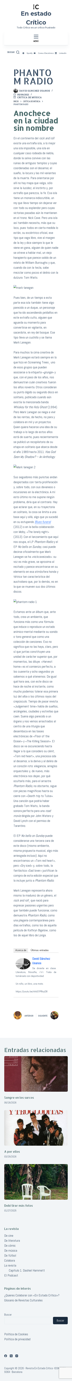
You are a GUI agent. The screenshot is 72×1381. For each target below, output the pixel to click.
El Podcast (11, 1275)
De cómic (10, 1245)
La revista (10, 1265)
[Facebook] (5, 1355)
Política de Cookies (16, 1334)
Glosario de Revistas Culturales (23, 1300)
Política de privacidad (17, 1339)
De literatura (12, 1240)
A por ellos (12, 1151)
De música (10, 1250)
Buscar (8, 1314)
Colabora (9, 1260)
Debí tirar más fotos (18, 1205)
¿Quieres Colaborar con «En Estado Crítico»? (31, 1295)
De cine (8, 1235)
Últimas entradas (40, 950)
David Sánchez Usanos (41, 960)
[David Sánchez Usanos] (23, 963)
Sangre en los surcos (19, 1097)
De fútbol (10, 1255)
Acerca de (20, 950)
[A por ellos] (36, 1128)
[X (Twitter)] (11, 1355)
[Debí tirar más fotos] (36, 1182)
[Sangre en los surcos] (36, 1074)
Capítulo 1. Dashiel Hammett (27, 1270)
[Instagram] (16, 1355)
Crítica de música (29, 97)
